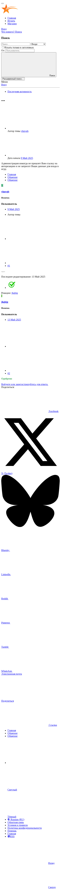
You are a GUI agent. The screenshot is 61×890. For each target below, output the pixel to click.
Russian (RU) (17, 819)
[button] (31, 762)
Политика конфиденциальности (25, 828)
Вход (4, 84)
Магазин (12, 23)
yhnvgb (24, 131)
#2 (9, 373)
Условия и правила (18, 825)
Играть (11, 20)
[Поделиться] (31, 238)
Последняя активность (20, 91)
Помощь (12, 830)
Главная (12, 18)
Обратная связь (16, 822)
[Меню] (2, 3)
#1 (9, 265)
